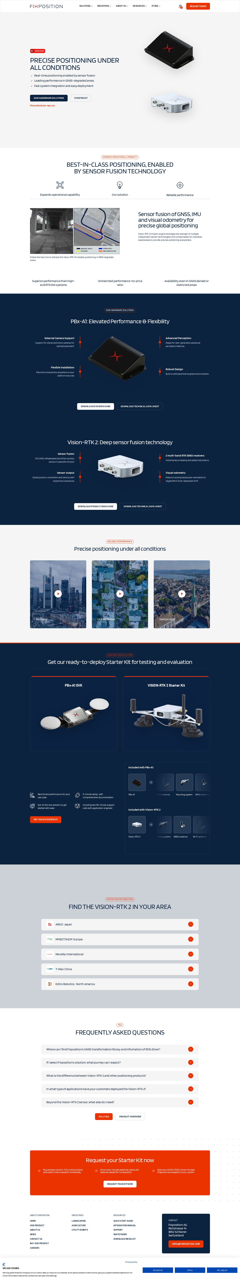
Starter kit (80, 98)
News (33, 1234)
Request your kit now (120, 1183)
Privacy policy (131, 1262)
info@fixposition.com (186, 1243)
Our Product (37, 1225)
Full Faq (104, 1116)
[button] (180, 6)
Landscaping (79, 1221)
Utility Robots (80, 1229)
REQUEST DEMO (198, 6)
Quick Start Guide (123, 1221)
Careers (34, 1248)
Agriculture (79, 1225)
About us (35, 1229)
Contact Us (36, 1239)
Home (33, 1221)
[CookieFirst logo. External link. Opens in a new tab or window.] (4, 1264)
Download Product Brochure (95, 506)
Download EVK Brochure (96, 406)
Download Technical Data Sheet (140, 406)
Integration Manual (124, 1225)
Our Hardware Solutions (49, 98)
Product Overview (130, 1116)
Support (118, 1229)
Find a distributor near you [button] (42, 105)
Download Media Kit (124, 1239)
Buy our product (39, 1243)
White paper (120, 1234)
